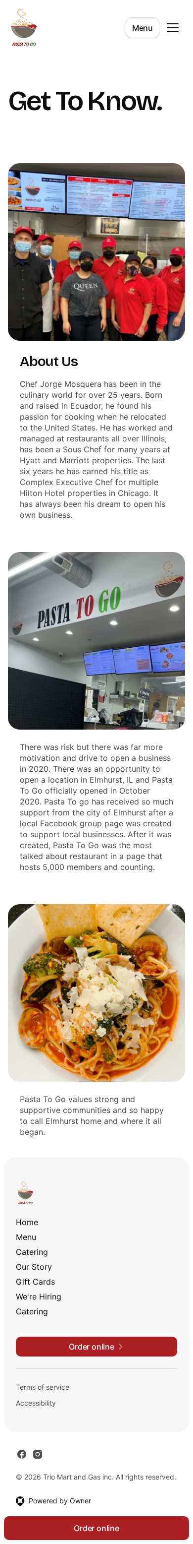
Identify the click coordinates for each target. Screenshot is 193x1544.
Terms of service (42, 1387)
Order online (96, 1528)
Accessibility (36, 1403)
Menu (142, 28)
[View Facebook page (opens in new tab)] (22, 1454)
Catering (32, 1252)
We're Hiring (38, 1296)
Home (27, 1222)
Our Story (34, 1267)
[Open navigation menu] (173, 28)
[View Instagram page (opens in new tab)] (38, 1454)
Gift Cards (35, 1282)
